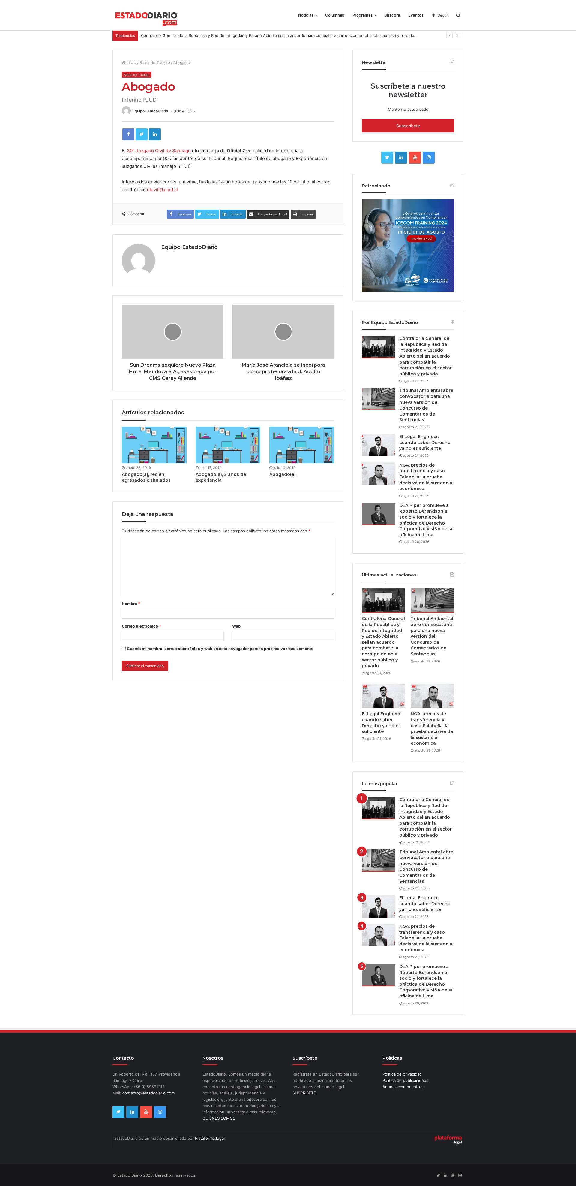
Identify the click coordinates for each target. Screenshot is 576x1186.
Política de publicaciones (405, 1080)
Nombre (131, 603)
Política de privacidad (402, 1074)
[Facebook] (128, 134)
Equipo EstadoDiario (150, 111)
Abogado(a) (282, 474)
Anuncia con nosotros (403, 1086)
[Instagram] (429, 158)
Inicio (130, 62)
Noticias (306, 15)
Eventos (416, 15)
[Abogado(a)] (301, 445)
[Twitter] (142, 134)
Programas (362, 15)
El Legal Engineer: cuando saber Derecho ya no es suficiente (425, 442)
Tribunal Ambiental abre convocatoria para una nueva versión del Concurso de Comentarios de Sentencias (426, 405)
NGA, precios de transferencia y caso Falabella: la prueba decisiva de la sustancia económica (425, 476)
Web (236, 626)
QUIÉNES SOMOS (218, 1118)
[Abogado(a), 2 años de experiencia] (228, 445)
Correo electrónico (141, 626)
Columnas (334, 15)
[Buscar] (458, 15)
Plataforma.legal (210, 1138)
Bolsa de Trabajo (155, 62)
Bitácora (392, 15)
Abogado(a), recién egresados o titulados (146, 477)
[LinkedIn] (155, 134)
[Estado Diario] (146, 18)
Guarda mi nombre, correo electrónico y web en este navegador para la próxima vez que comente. (221, 648)
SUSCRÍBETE (304, 1093)
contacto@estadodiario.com (148, 1093)
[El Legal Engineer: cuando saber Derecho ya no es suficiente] (378, 445)
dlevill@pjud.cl (162, 189)
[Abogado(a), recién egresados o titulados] (154, 445)
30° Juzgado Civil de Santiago (159, 150)
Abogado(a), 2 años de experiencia (221, 477)
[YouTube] (415, 158)
